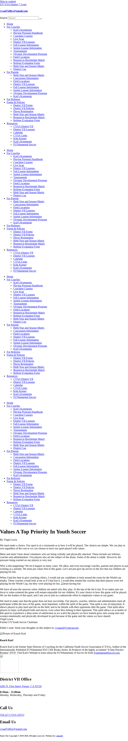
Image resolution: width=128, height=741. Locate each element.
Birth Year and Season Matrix (28, 66)
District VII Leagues (24, 42)
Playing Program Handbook (28, 32)
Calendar (18, 132)
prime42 (59, 736)
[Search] (40, 18)
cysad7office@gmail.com (14, 11)
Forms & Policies (16, 102)
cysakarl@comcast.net (66, 627)
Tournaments (20, 51)
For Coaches (13, 26)
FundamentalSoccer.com (107, 652)
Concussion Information (26, 78)
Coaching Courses (23, 36)
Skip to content (8, 1)
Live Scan (18, 39)
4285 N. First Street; (11, 686)
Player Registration (23, 111)
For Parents (13, 72)
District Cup (19, 69)
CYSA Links (20, 135)
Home (10, 23)
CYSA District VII (23, 126)
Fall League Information (26, 45)
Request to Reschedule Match (29, 60)
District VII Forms (23, 105)
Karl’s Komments (22, 29)
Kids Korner (19, 138)
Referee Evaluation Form (26, 63)
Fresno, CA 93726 (32, 686)
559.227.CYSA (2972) (12, 715)
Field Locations (21, 57)
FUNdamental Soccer (24, 144)
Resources (12, 123)
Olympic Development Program (30, 54)
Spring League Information (27, 48)
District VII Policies (23, 108)
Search (3, 17)
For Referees (13, 99)
